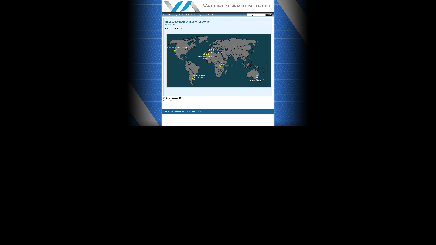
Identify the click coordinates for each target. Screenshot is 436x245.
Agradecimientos (204, 15)
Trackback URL (168, 101)
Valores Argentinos (175, 111)
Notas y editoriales (178, 15)
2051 (187, 15)
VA (166, 24)
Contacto (215, 15)
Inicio (165, 15)
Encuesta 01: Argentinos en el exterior (188, 21)
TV (169, 15)
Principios (194, 15)
